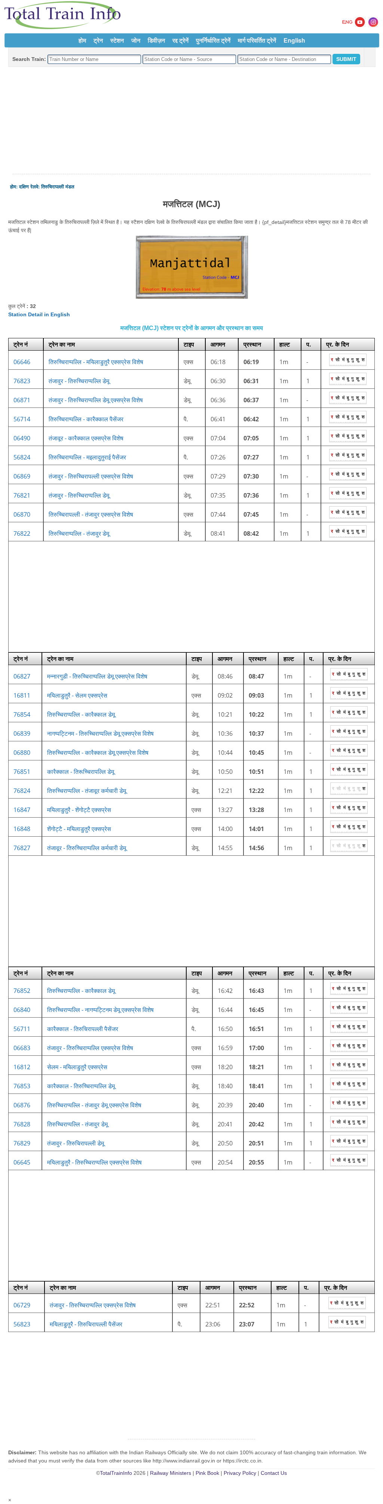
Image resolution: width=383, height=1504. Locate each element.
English (294, 40)
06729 (21, 1305)
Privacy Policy (240, 1473)
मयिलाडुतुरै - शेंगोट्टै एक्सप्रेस (79, 810)
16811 (21, 695)
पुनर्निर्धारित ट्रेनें (213, 40)
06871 (21, 400)
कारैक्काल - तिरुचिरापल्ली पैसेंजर (82, 1029)
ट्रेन (98, 40)
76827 (21, 848)
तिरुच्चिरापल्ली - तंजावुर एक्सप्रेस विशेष (91, 514)
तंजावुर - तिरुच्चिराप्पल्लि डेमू (79, 381)
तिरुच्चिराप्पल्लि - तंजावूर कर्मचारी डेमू (86, 791)
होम (82, 40)
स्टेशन (117, 40)
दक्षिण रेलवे (28, 187)
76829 (21, 1143)
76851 (21, 772)
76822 (21, 533)
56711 (21, 1029)
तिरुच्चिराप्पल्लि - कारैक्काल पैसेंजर (86, 419)
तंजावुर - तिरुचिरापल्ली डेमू (75, 1143)
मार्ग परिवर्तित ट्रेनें (257, 40)
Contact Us (274, 1473)
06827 (21, 676)
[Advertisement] (191, 120)
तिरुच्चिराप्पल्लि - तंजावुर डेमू (79, 533)
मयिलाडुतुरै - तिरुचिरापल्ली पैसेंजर (86, 1324)
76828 (21, 1124)
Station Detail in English (39, 314)
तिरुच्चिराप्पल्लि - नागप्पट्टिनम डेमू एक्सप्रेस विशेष (100, 1010)
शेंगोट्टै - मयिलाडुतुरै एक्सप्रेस (79, 829)
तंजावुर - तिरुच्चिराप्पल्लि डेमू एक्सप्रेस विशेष (96, 400)
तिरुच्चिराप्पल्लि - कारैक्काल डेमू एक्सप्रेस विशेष (97, 752)
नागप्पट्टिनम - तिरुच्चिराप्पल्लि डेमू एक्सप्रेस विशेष (100, 733)
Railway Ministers (170, 1473)
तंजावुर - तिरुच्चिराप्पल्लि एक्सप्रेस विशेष (90, 1048)
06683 (21, 1048)
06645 (21, 1162)
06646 (21, 362)
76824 (21, 791)
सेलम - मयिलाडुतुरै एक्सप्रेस (77, 1067)
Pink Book (207, 1473)
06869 (21, 476)
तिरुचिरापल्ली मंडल (57, 187)
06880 (21, 752)
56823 (21, 1324)
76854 (21, 714)
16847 (21, 810)
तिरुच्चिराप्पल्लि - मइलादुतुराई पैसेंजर (87, 457)
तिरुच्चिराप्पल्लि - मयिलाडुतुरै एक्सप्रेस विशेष (96, 362)
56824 (21, 457)
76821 (21, 495)
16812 (21, 1067)
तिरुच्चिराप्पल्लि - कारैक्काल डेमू (81, 714)
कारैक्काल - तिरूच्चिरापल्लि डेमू (80, 772)
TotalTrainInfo (116, 1473)
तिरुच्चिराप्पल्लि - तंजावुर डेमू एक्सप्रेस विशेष (94, 1105)
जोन (135, 40)
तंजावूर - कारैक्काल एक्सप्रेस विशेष (86, 438)
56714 (21, 419)
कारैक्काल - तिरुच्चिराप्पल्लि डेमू (81, 1086)
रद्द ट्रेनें (180, 40)
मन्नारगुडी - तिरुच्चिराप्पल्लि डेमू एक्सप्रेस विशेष (97, 676)
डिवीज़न (156, 40)
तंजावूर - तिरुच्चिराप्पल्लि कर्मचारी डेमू (86, 848)
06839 (21, 733)
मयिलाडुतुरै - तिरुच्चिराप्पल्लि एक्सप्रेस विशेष (94, 1162)
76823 (21, 381)
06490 (21, 438)
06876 (21, 1105)
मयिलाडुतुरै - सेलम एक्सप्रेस (77, 695)
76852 (21, 991)
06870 (21, 514)
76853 (21, 1086)
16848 (21, 829)
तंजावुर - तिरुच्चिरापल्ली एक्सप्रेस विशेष (91, 476)
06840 (21, 1010)
